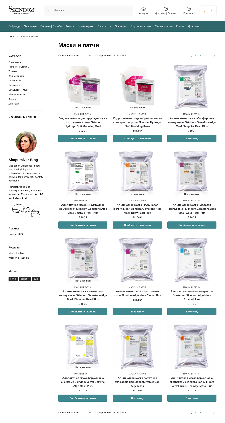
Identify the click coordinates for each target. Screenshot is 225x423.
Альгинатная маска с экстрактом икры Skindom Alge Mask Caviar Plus (137, 293)
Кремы (12, 99)
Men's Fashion (17, 253)
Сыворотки (15, 80)
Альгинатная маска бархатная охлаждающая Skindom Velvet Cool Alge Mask (137, 381)
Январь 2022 (16, 234)
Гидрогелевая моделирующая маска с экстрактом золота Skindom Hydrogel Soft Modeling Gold (83, 122)
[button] (209, 10)
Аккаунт (143, 13)
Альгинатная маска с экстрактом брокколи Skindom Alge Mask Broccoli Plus (191, 295)
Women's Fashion (19, 257)
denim (13, 279)
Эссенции (14, 85)
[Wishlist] (102, 67)
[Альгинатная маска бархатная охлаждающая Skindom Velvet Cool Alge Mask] (137, 345)
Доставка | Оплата (165, 13)
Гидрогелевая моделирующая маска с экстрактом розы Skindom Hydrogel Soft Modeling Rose (137, 122)
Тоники (13, 71)
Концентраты (16, 75)
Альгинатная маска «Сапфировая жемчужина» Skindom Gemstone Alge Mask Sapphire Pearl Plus (192, 122)
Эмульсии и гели (18, 89)
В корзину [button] (192, 138)
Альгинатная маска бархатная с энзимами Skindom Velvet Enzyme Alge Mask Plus (83, 381)
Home (12, 36)
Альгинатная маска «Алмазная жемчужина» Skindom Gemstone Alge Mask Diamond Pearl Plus (83, 295)
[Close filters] (45, 43)
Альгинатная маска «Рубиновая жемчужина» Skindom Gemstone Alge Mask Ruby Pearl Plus (137, 208)
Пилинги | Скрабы (19, 66)
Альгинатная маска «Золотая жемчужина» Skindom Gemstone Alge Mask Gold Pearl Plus (192, 208)
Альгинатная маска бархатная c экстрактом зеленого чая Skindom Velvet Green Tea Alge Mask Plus (192, 381)
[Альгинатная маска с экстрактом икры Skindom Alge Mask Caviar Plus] (137, 259)
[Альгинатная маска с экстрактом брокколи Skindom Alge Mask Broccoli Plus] (191, 259)
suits (36, 279)
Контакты (188, 13)
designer (25, 279)
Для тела (14, 103)
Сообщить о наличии (83, 138)
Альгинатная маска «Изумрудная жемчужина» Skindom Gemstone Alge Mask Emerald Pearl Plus (83, 208)
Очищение (15, 62)
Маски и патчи (83, 114)
